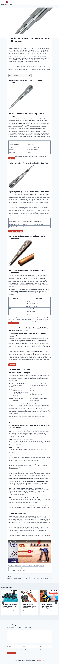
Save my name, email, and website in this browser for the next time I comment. (24, 649)
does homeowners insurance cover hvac (43, 577)
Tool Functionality (40, 567)
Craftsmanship (18, 565)
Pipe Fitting (18, 567)
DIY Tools (24, 565)
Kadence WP (41, 660)
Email (24, 646)
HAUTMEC (36, 565)
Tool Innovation (12, 570)
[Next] (56, 602)
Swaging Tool (24, 567)
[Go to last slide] (3, 602)
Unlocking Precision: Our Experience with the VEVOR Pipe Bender (29, 606)
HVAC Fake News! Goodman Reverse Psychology (47, 606)
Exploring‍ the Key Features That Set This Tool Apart (28, 163)
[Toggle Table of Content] (29, 75)
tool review (19, 570)
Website (40, 646)
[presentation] (10, 596)
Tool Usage (25, 570)
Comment (9, 631)
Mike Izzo (6, 610)
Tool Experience (32, 567)
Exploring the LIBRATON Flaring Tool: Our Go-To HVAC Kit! (10, 606)
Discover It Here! (14, 323)
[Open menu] (56, 2)
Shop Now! (12, 364)
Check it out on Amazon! (16, 231)
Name (9, 646)
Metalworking (11, 567)
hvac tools (41, 565)
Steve (11, 43)
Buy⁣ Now (12, 158)
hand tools (30, 565)
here (49, 535)
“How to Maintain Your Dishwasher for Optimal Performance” (17, 578)
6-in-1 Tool (11, 565)
